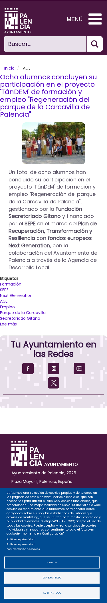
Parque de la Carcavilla (23, 312)
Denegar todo (52, 577)
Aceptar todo (52, 592)
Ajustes (52, 562)
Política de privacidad (21, 539)
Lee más (8, 324)
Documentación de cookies (23, 549)
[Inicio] (22, 21)
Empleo (7, 307)
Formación (10, 284)
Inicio (9, 68)
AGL (3, 301)
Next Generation (16, 295)
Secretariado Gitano (20, 318)
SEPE (4, 290)
